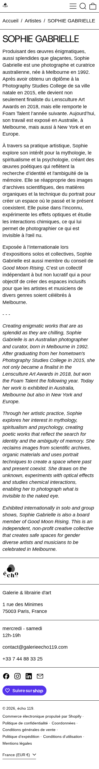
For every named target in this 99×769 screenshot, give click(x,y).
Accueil (10, 21)
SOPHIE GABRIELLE (71, 21)
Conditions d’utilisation (62, 736)
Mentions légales (17, 743)
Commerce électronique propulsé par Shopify (41, 716)
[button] (83, 6)
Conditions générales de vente (29, 729)
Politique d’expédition (20, 736)
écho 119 (25, 708)
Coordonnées (63, 723)
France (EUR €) (16, 755)
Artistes (33, 21)
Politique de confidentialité (25, 723)
